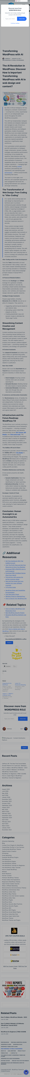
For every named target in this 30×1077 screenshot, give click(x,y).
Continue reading (15, 23)
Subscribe (22, 18)
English (18, 0)
